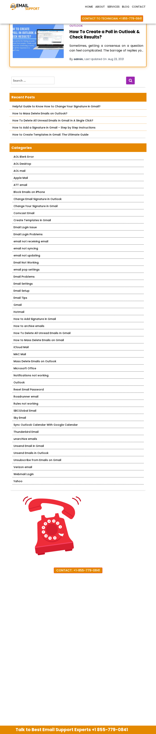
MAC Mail (20, 354)
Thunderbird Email (26, 432)
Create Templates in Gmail (32, 220)
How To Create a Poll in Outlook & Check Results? (104, 34)
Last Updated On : (104, 59)
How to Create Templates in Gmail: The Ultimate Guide (50, 135)
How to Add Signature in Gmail (35, 319)
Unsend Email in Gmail (29, 446)
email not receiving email (31, 241)
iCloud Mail (21, 347)
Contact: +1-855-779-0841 (78, 570)
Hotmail (19, 312)
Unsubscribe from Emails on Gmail (37, 460)
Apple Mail (21, 178)
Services (113, 7)
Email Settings (23, 284)
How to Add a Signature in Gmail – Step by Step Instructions (54, 127)
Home (89, 7)
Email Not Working (26, 262)
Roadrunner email (26, 396)
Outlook (76, 26)
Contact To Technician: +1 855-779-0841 (112, 18)
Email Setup (21, 291)
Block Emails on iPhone (29, 192)
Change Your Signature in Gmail (36, 206)
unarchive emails (25, 439)
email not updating (27, 255)
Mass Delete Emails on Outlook (35, 361)
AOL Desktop (22, 164)
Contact (139, 7)
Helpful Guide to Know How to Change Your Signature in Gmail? (56, 106)
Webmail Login (24, 474)
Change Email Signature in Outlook (38, 199)
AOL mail (19, 171)
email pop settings (27, 269)
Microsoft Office (25, 368)
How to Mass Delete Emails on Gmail (39, 340)
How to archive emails (29, 326)
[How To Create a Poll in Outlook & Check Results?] (38, 41)
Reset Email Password (29, 389)
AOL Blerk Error (24, 157)
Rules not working (26, 404)
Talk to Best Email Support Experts (72, 730)
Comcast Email (24, 213)
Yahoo (18, 481)
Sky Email (20, 418)
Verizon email (23, 467)
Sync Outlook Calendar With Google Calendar (46, 425)
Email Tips (20, 298)
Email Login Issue (25, 227)
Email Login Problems (28, 234)
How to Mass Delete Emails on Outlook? (39, 113)
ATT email (20, 185)
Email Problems (24, 277)
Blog (125, 7)
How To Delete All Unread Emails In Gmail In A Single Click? (52, 120)
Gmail (18, 305)
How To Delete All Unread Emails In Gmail (42, 333)
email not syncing (26, 248)
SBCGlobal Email (25, 411)
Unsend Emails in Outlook (31, 453)
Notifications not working (31, 375)
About (100, 7)
